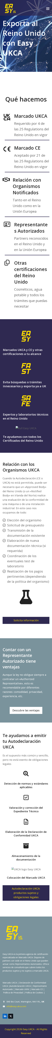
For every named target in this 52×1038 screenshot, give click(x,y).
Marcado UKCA (10, 982)
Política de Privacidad (13, 992)
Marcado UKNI (22, 989)
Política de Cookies (34, 992)
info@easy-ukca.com (16, 1006)
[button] (47, 8)
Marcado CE (37, 989)
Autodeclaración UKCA (20, 986)
